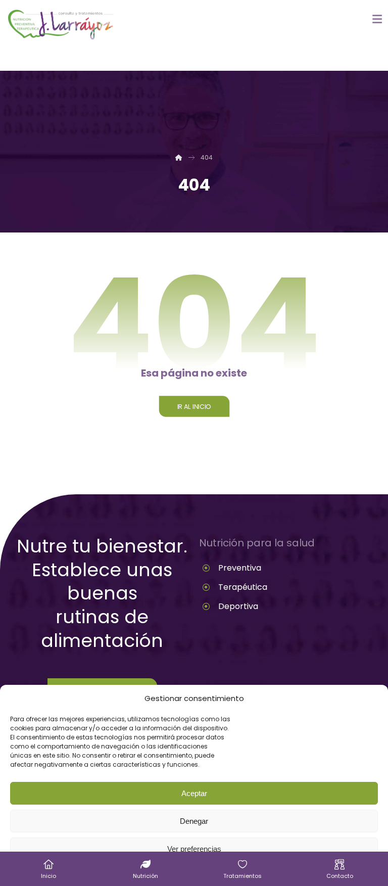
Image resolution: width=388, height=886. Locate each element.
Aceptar (194, 793)
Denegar (194, 821)
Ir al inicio (194, 406)
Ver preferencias (194, 849)
